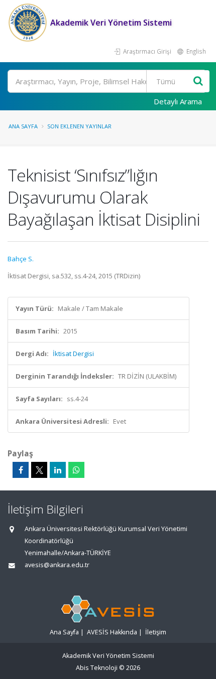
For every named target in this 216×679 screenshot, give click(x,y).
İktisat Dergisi (73, 353)
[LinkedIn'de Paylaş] (58, 470)
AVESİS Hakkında (112, 632)
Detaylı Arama (178, 101)
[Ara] (198, 81)
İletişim (155, 632)
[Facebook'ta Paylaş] (21, 470)
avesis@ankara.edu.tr (57, 565)
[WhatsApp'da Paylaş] (76, 470)
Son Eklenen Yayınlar (79, 126)
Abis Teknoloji (97, 667)
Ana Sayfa (23, 126)
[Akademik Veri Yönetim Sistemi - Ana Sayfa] (29, 22)
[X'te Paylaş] (39, 470)
